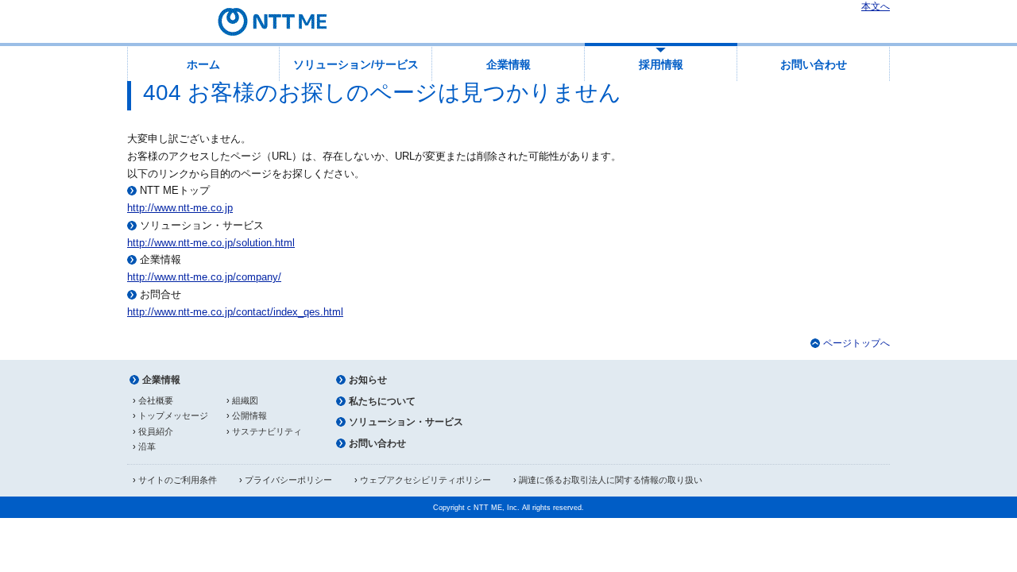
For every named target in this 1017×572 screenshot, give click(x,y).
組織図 (245, 400)
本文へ (875, 6)
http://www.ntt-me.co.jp (180, 208)
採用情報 (661, 64)
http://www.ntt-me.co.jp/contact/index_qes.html (235, 312)
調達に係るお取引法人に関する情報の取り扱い (610, 480)
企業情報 (508, 64)
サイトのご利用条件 (177, 480)
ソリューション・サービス (406, 421)
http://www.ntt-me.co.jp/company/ (204, 277)
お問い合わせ (813, 64)
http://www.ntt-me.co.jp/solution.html (211, 243)
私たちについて (382, 401)
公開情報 (249, 415)
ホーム (203, 64)
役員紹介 (155, 431)
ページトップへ (856, 343)
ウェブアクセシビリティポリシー (425, 480)
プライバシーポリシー (288, 480)
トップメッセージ (173, 415)
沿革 (147, 446)
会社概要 (155, 400)
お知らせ (368, 379)
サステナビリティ (267, 431)
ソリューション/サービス (356, 64)
